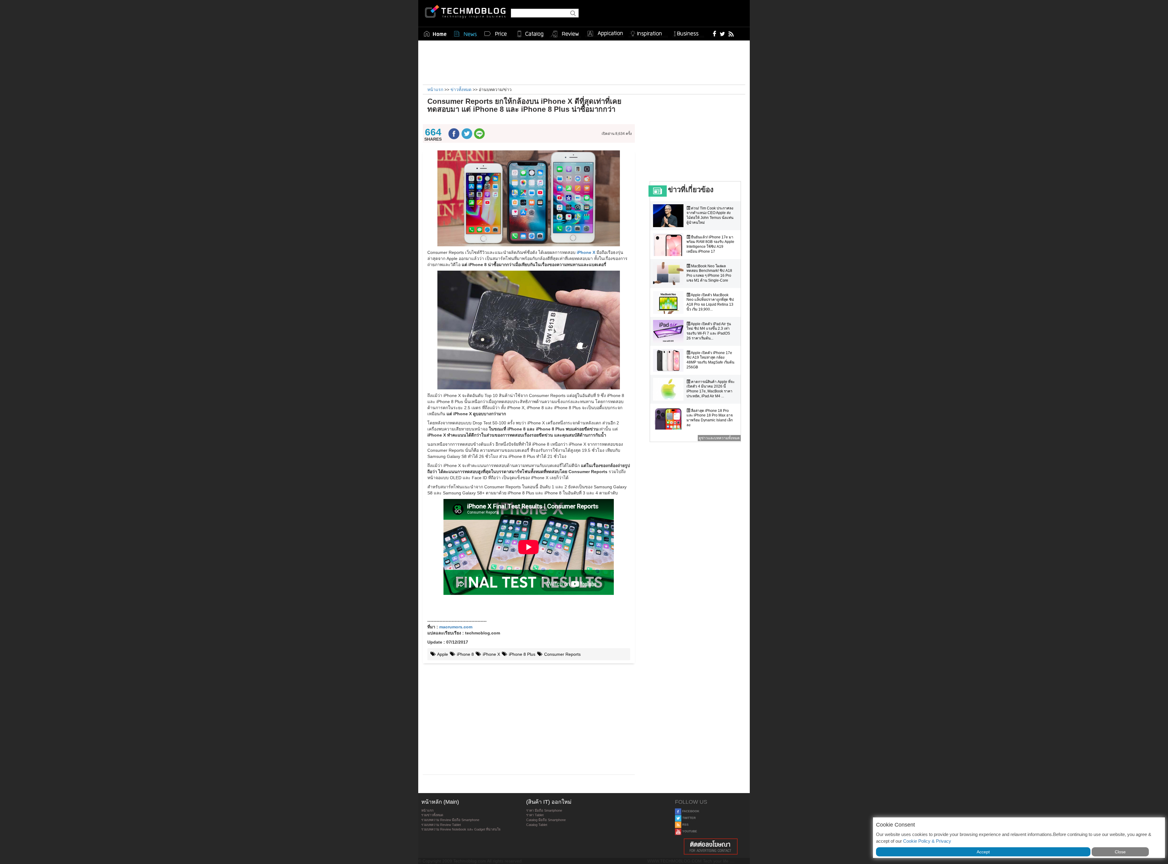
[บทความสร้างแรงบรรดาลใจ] (648, 32)
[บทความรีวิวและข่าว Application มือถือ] (604, 33)
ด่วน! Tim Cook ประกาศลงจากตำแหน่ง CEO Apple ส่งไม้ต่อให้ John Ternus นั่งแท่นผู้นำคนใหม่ (710, 215)
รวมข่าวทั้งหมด (432, 815)
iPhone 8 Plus (521, 654)
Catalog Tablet (536, 825)
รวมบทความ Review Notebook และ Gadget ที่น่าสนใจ (460, 829)
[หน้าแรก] (435, 33)
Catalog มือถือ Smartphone (546, 820)
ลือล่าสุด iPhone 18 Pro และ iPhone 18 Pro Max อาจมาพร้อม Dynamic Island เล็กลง (710, 418)
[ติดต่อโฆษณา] (711, 846)
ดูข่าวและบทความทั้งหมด (719, 438)
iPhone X (490, 654)
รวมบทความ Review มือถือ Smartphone (450, 820)
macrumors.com (455, 626)
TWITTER (688, 818)
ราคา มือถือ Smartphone (544, 810)
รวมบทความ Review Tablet (441, 825)
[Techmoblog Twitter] (722, 33)
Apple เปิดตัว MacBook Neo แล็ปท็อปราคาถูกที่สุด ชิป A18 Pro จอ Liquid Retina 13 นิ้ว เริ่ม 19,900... (710, 302)
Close (1120, 851)
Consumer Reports (562, 654)
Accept (983, 851)
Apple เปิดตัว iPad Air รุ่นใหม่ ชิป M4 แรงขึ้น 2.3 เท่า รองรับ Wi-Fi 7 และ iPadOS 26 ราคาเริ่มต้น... (709, 331)
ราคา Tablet (535, 815)
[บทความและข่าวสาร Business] (688, 32)
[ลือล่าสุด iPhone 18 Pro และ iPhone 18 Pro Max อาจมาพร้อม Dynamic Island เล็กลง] (670, 418)
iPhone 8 (465, 654)
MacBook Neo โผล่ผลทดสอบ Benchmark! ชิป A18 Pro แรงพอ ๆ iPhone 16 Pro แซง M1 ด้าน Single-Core (709, 273)
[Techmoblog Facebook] (714, 33)
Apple (442, 654)
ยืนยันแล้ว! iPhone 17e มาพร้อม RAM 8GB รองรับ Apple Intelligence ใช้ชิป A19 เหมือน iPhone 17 (710, 244)
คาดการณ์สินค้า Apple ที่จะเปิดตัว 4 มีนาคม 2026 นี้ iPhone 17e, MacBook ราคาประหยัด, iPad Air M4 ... (711, 389)
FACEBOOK (690, 811)
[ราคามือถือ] (496, 33)
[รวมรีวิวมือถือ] (565, 34)
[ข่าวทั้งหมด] (465, 33)
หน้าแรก (427, 810)
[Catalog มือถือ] (530, 33)
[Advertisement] (584, 62)
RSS (685, 824)
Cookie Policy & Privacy (927, 841)
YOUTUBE (689, 831)
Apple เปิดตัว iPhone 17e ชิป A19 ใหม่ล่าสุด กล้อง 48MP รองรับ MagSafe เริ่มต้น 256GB (710, 360)
